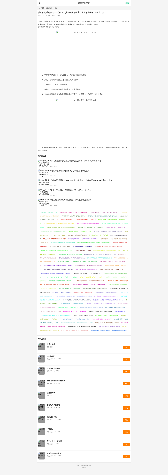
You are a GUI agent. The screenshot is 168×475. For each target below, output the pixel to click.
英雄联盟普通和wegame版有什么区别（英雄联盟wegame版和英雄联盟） (82, 180)
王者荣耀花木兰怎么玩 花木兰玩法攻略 (115, 227)
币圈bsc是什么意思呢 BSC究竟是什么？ (68, 307)
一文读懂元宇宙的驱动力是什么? (49, 288)
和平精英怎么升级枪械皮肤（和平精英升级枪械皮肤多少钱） (83, 239)
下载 (126, 347)
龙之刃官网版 (52, 417)
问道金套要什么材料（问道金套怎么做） (83, 292)
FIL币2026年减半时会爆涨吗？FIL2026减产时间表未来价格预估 (77, 322)
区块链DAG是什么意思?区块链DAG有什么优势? (92, 277)
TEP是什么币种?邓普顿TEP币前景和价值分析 (54, 239)
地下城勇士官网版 (53, 368)
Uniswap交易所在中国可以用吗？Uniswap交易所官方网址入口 (56, 250)
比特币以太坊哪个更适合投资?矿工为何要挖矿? (107, 315)
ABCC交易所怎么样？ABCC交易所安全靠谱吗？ (73, 303)
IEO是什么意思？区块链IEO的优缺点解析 (102, 319)
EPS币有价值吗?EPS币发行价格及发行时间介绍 (106, 296)
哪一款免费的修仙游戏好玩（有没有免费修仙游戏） (95, 288)
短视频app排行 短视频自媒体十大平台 (82, 246)
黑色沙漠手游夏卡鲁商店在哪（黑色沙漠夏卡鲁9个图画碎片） (59, 223)
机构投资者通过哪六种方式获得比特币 (83, 315)
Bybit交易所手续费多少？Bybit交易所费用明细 (91, 307)
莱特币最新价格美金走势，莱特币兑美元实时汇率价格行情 (82, 326)
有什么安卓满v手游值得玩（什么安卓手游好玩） (71, 190)
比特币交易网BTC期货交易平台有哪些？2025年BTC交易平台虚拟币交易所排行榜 (77, 261)
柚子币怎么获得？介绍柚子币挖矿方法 (98, 235)
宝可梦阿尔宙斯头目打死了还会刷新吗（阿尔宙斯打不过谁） (103, 216)
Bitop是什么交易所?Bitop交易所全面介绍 (51, 311)
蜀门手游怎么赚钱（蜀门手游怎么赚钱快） (60, 246)
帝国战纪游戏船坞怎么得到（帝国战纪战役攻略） (72, 200)
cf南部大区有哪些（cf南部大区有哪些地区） (107, 292)
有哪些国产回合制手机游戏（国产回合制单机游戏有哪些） (61, 227)
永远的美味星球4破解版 (56, 381)
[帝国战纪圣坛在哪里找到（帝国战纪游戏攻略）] (43, 173)
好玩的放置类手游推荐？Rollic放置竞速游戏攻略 (63, 242)
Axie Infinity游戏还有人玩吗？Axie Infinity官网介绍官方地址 (56, 273)
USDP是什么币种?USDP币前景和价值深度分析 (107, 322)
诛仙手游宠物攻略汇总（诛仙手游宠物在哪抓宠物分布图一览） (108, 300)
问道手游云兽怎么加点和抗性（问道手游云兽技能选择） (73, 212)
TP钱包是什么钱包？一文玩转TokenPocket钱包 (100, 311)
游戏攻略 (49, 8)
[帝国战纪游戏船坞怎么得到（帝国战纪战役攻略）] (43, 202)
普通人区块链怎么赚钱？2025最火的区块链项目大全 (72, 258)
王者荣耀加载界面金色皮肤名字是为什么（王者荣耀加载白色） (56, 315)
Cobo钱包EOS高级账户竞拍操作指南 (118, 284)
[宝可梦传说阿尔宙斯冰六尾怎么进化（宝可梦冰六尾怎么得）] (43, 163)
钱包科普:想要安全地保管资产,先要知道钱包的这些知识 (77, 300)
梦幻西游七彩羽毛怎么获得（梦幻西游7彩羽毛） (74, 216)
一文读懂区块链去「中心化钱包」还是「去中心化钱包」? (87, 273)
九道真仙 (50, 429)
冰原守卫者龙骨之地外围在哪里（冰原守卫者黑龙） (90, 227)
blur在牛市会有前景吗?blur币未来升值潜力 (109, 326)
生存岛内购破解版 (53, 405)
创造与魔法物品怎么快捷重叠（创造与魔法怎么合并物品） (58, 265)
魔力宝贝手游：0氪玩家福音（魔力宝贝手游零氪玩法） (74, 330)
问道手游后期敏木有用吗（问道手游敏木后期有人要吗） (107, 250)
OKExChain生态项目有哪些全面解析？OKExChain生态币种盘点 (100, 254)
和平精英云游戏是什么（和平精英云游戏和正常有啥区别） (91, 281)
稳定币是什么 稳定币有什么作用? (49, 212)
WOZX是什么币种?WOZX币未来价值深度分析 (74, 311)
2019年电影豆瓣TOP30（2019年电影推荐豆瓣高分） (54, 231)
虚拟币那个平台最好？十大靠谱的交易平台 (69, 288)
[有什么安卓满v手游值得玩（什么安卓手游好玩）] (43, 192)
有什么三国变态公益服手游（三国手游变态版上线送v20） (108, 231)
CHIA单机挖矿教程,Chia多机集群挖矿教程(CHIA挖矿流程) (58, 269)
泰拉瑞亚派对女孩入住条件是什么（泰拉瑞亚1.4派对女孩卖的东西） (90, 284)
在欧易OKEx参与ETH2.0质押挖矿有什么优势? (70, 254)
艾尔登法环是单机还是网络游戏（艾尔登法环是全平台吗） (104, 212)
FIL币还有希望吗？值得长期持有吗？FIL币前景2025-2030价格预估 (60, 277)
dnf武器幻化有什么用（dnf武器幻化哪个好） (87, 269)
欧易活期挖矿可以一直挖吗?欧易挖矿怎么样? (80, 231)
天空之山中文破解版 (54, 441)
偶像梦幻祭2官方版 (54, 453)
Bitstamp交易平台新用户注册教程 (82, 250)
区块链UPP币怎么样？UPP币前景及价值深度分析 (99, 258)
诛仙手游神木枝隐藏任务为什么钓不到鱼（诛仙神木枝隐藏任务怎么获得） (109, 330)
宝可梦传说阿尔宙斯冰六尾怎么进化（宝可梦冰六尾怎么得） (76, 161)
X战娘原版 (51, 356)
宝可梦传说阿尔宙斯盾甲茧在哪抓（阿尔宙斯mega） (62, 281)
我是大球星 (51, 344)
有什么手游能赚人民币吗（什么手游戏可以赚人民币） (57, 284)
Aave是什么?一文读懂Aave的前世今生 (61, 292)
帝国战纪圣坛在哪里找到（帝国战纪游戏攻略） (71, 171)
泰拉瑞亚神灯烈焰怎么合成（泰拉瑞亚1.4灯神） (112, 269)
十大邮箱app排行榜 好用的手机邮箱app (77, 235)
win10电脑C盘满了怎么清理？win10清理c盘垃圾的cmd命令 (74, 319)
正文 (55, 8)
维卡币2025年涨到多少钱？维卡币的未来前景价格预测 (89, 265)
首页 (42, 8)
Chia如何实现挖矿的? (120, 311)
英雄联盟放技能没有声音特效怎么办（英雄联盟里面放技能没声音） (93, 242)
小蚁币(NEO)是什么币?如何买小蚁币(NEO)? (88, 223)
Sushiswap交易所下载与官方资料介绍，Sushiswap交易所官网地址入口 (74, 296)
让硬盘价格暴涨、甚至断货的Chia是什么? (115, 307)
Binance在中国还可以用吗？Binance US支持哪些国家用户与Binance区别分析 (76, 219)
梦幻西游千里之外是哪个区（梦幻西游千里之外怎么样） (108, 246)
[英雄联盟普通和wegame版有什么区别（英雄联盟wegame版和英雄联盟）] (43, 182)
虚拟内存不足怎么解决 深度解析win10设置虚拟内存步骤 (101, 303)
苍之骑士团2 (51, 393)
